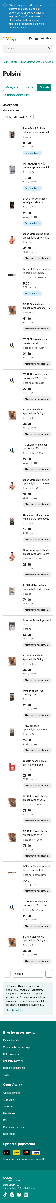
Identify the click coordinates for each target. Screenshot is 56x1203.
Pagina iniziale (10, 62)
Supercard (8, 1106)
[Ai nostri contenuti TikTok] (5, 1194)
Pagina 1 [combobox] (18, 973)
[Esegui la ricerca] (49, 48)
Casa (6, 1074)
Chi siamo (8, 1099)
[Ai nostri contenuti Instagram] (12, 1194)
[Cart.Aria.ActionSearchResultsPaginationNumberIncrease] (49, 974)
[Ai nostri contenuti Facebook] (19, 1194)
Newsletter (9, 1113)
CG (5, 1120)
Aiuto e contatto (11, 1092)
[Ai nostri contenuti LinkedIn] (26, 1194)
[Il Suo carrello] (36, 38)
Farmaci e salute (12, 1040)
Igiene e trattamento (30, 62)
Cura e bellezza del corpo (17, 1047)
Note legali (9, 1133)
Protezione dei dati (13, 1127)
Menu (49, 38)
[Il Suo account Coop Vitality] (29, 38)
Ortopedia (48, 62)
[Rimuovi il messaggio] (51, 4)
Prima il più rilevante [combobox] (16, 116)
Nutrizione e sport (13, 1054)
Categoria (12, 87)
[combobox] (23, 48)
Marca (29, 87)
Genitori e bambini (13, 1060)
